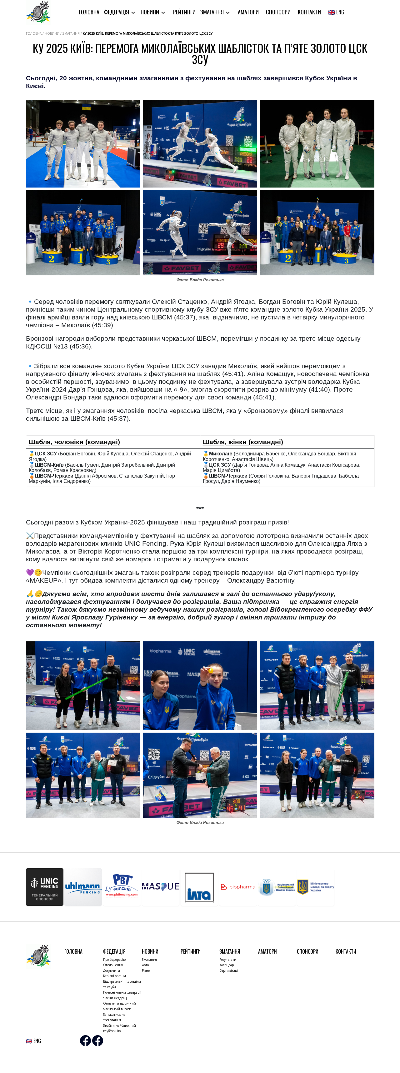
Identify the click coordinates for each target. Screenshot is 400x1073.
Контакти (309, 12)
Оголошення (113, 965)
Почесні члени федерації (122, 992)
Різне (146, 970)
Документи (111, 970)
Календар (226, 965)
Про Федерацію (114, 959)
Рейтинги (184, 12)
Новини (150, 12)
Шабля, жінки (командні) (243, 441)
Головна (89, 12)
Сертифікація (229, 970)
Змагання (212, 12)
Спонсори (278, 12)
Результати (227, 959)
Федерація (117, 12)
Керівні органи (114, 976)
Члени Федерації (115, 998)
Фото (145, 965)
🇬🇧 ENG (336, 12)
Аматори (248, 12)
